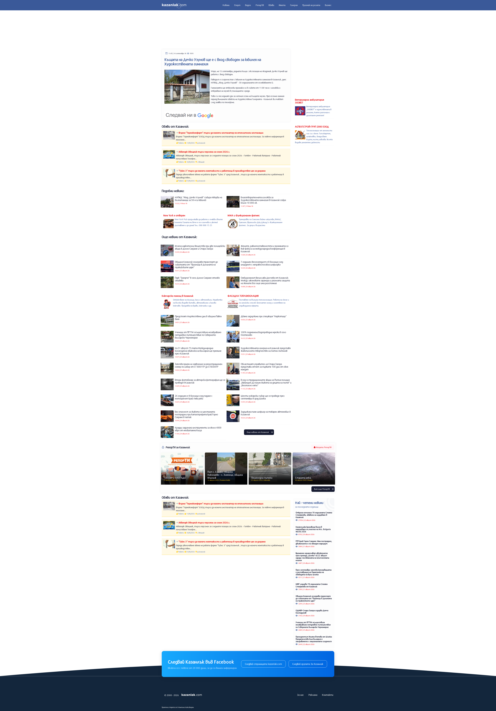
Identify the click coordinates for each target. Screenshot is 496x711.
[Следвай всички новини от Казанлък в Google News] (189, 113)
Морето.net (173, 707)
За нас (300, 694)
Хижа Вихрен (189, 707)
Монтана (181, 707)
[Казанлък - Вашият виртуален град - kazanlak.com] (174, 5)
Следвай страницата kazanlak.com (263, 664)
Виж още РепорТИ (322, 489)
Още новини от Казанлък (258, 432)
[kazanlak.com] (191, 695)
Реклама (312, 694)
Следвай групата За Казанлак (307, 664)
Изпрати (323, 447)
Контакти (327, 694)
